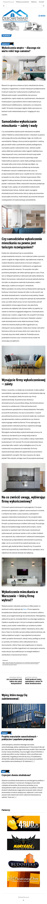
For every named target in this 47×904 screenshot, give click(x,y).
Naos (25, 609)
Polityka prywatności (22, 2)
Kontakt (41, 2)
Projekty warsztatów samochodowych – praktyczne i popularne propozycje (20, 738)
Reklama (34, 2)
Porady (4, 733)
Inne (3, 772)
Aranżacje (5, 44)
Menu (42, 16)
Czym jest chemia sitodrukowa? (16, 775)
